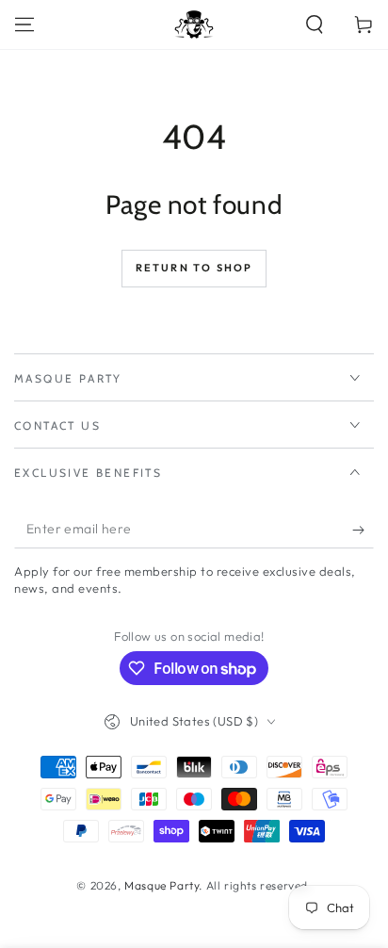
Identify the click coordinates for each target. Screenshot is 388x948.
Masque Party (161, 885)
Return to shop (194, 267)
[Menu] (24, 24)
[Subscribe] (363, 529)
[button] (314, 24)
